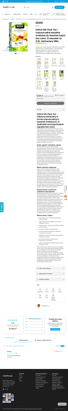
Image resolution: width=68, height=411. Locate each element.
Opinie (20, 380)
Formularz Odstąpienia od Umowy (58, 388)
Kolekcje (12, 19)
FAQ (20, 378)
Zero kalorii (38, 375)
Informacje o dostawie (57, 377)
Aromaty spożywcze (40, 377)
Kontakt (21, 377)
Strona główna (6, 19)
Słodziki (37, 388)
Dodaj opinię (55, 329)
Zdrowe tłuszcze (39, 386)
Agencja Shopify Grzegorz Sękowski (33, 408)
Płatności (54, 375)
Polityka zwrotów (56, 378)
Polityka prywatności (57, 382)
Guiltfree (17, 408)
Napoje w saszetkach (41, 380)
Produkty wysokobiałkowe (42, 382)
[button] (59, 7)
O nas (20, 375)
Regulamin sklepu (56, 380)
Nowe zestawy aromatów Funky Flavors (34, 1)
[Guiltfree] (8, 7)
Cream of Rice (39, 378)
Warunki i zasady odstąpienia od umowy (57, 385)
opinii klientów (12, 325)
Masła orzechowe (40, 384)
